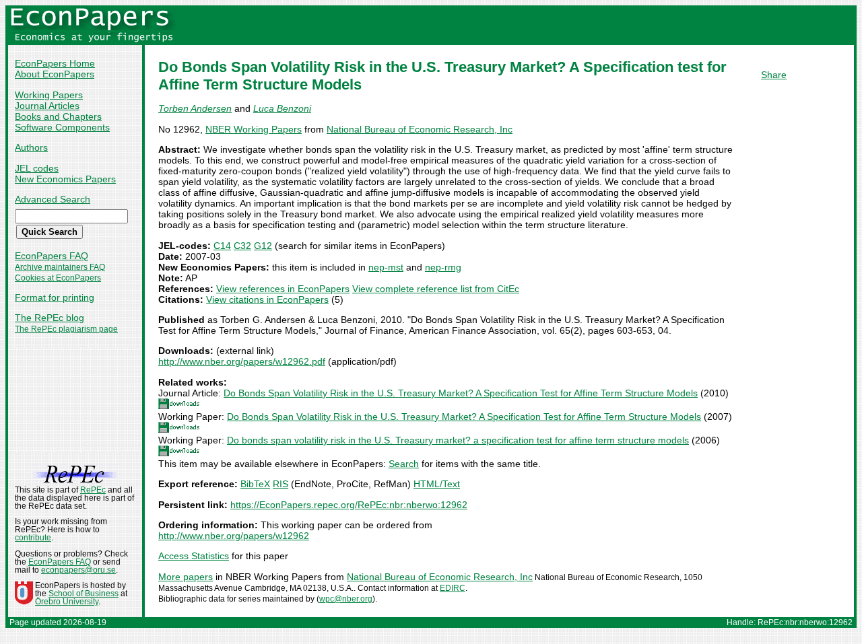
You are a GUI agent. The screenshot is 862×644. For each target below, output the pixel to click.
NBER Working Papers (253, 129)
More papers (185, 576)
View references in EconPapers (283, 288)
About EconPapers (54, 74)
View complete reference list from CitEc (435, 288)
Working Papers (49, 95)
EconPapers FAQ (51, 255)
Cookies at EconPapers (58, 278)
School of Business (83, 593)
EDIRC (452, 588)
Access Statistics (193, 555)
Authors (31, 147)
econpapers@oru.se (78, 570)
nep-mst (385, 267)
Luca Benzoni (282, 108)
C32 (242, 245)
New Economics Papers (65, 179)
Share (774, 74)
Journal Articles (47, 105)
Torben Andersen (195, 108)
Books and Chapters (58, 116)
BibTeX (255, 483)
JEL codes (37, 168)
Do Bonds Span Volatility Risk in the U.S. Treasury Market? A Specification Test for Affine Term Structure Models (461, 393)
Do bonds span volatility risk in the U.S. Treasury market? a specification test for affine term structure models (458, 440)
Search (404, 463)
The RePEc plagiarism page (66, 329)
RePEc (93, 490)
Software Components (62, 127)
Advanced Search (52, 199)
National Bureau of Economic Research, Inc (419, 129)
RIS (280, 483)
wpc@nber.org (345, 599)
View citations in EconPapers (267, 299)
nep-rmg (443, 267)
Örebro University (66, 602)
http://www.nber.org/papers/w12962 (233, 535)
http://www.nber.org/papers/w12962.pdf (241, 361)
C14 (222, 245)
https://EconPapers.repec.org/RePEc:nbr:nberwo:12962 (348, 504)
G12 (263, 245)
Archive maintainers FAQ (60, 267)
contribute (33, 538)
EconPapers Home (55, 63)
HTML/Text (436, 483)
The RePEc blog (49, 317)
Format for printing (54, 297)
